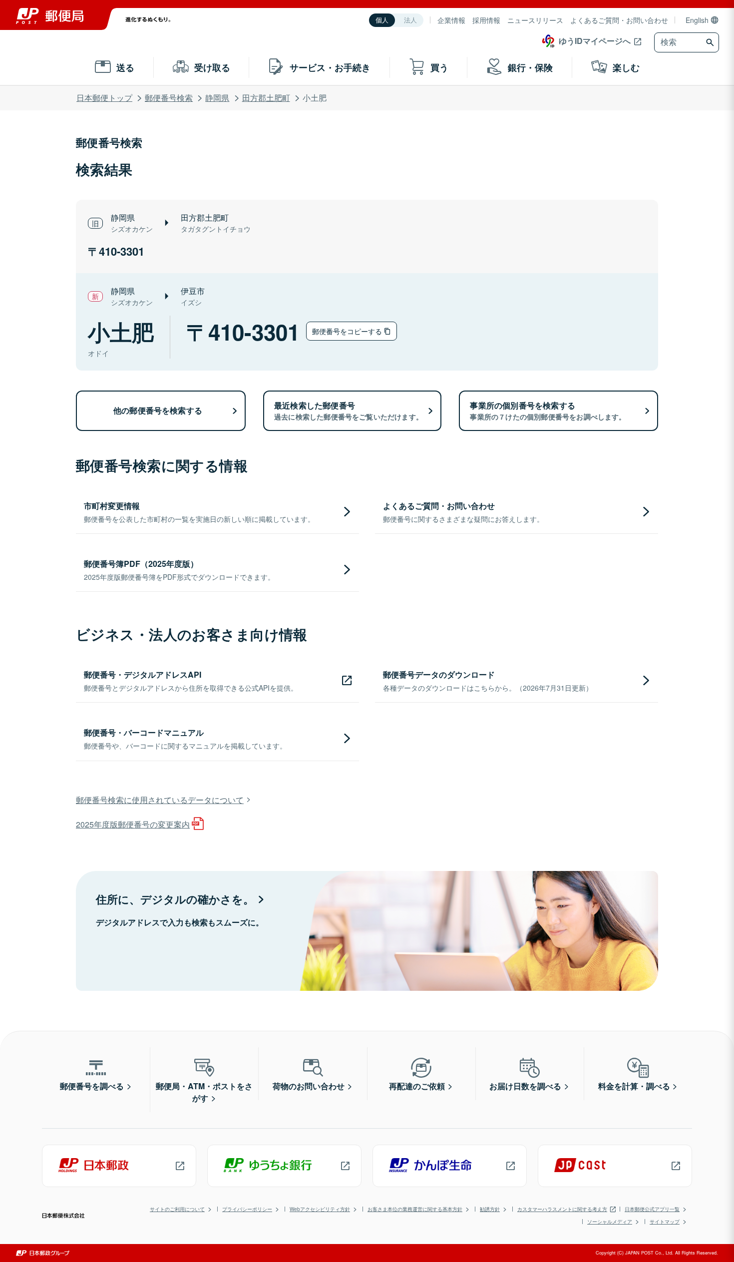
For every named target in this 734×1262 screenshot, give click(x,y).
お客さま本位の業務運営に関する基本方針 (414, 1209)
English (697, 20)
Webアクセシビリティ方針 (320, 1209)
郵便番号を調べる (92, 1086)
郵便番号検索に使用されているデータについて (160, 800)
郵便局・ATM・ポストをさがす (204, 1092)
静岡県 (217, 97)
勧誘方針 (490, 1209)
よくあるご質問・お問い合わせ (619, 20)
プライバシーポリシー (247, 1209)
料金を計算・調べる (634, 1086)
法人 (410, 20)
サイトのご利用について (177, 1209)
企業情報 (451, 20)
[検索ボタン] (711, 42)
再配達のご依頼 (417, 1086)
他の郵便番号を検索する (157, 410)
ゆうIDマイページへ (595, 40)
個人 (381, 20)
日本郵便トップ (104, 97)
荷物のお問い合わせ (309, 1086)
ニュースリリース (535, 20)
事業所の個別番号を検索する (548, 410)
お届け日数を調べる (525, 1086)
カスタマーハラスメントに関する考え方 (562, 1209)
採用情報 (486, 20)
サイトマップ (665, 1221)
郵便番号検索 (169, 97)
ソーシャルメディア (609, 1221)
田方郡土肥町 (266, 97)
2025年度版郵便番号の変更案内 (133, 824)
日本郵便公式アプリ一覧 (652, 1209)
